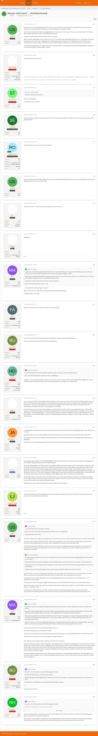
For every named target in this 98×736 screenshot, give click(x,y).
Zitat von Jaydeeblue (32, 555)
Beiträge (6, 43)
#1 (94, 24)
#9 (94, 264)
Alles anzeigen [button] (59, 710)
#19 (94, 664)
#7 (94, 203)
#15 (94, 457)
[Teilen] (95, 19)
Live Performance (66, 79)
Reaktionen (7, 41)
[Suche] (93, 3)
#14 (94, 427)
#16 (94, 491)
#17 (94, 521)
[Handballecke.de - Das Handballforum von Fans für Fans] (10, 4)
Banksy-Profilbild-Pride (31, 79)
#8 (94, 234)
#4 (94, 115)
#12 (94, 365)
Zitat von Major (31, 526)
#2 (94, 55)
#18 (94, 599)
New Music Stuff (55, 79)
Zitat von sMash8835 (32, 92)
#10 (94, 304)
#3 (94, 87)
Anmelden (78, 3)
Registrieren (87, 3)
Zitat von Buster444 (32, 370)
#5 (94, 142)
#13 (94, 398)
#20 (94, 697)
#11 (94, 335)
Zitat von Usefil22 (32, 269)
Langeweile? (41, 79)
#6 (94, 176)
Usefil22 (11, 15)
